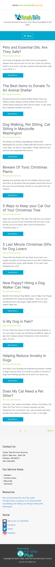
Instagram (11, 533)
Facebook (11, 525)
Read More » (13, 76)
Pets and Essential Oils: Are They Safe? (25, 49)
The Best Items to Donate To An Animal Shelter (26, 88)
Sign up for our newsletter (18, 521)
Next (51, 431)
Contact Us (38, 5)
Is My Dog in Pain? (18, 321)
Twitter (10, 529)
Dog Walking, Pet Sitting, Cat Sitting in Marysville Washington (26, 128)
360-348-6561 (25, 5)
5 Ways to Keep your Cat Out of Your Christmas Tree (26, 208)
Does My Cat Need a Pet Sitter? (23, 393)
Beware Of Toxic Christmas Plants (25, 169)
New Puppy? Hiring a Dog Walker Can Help (24, 285)
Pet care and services (12, 56)
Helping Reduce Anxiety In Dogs (24, 357)
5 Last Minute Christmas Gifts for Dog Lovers (27, 246)
